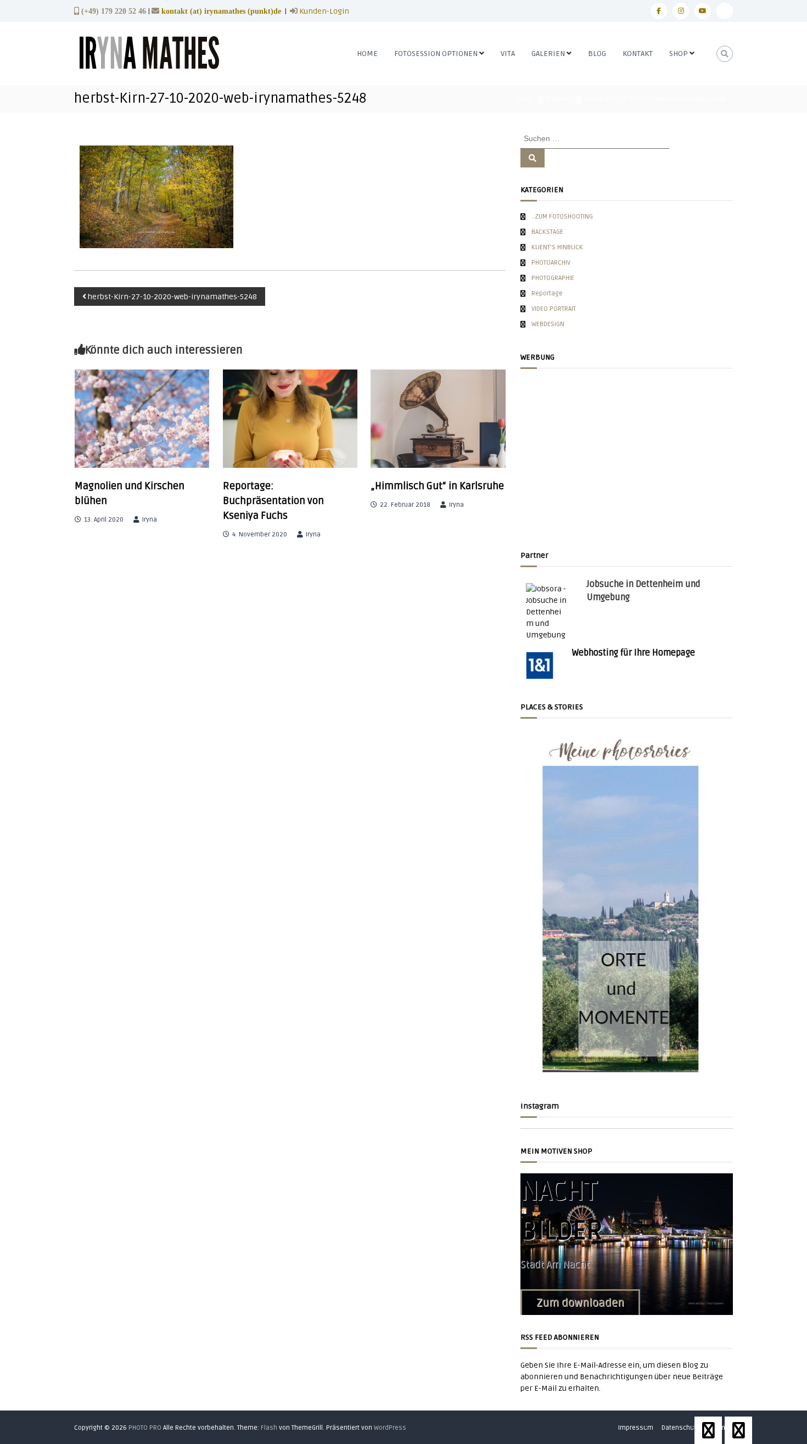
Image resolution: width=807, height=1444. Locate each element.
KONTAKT (638, 53)
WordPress (390, 1428)
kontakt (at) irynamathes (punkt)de (221, 11)
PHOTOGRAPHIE (552, 278)
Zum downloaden (580, 1302)
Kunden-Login (323, 11)
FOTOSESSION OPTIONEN (436, 53)
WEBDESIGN (547, 324)
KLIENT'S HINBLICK (557, 247)
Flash (269, 1428)
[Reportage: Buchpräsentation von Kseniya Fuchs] (290, 418)
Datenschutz (680, 1428)
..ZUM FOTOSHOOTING (562, 216)
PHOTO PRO (144, 1428)
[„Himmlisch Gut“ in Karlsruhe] (438, 418)
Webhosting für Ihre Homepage (633, 652)
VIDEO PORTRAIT (553, 309)
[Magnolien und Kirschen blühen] (142, 418)
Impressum (635, 1428)
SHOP (678, 53)
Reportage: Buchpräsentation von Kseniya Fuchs (273, 501)
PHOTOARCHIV (550, 263)
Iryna (149, 520)
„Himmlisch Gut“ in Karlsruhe (437, 486)
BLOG (597, 53)
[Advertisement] (626, 456)
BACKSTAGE (547, 232)
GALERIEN (548, 53)
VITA (508, 53)
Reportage (547, 293)
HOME (367, 53)
